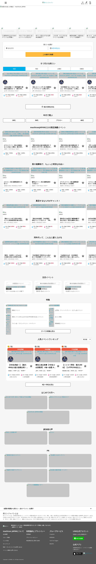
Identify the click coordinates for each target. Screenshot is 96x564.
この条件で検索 (48, 54)
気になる (82, 3)
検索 (90, 3)
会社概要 (5, 534)
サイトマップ (6, 544)
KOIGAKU (52, 537)
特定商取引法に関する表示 (33, 540)
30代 (36, 120)
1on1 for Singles (54, 540)
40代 (82, 120)
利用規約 (28, 534)
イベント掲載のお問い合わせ (10, 550)
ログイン (86, 3)
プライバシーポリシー (32, 537)
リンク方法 (6, 540)
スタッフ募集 (6, 537)
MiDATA (52, 544)
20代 (13, 120)
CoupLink (52, 534)
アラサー (59, 120)
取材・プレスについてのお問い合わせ (12, 547)
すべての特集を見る (48, 331)
